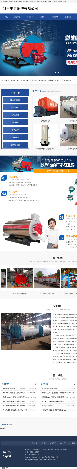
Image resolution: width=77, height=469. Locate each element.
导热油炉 (51, 80)
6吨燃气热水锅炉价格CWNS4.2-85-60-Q (58, 410)
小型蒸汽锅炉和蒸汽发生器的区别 (58, 397)
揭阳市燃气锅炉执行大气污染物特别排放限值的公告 (19, 388)
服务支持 (68, 17)
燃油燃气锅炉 (15, 80)
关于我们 (17, 17)
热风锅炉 (58, 80)
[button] (55, 72)
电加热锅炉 (42, 80)
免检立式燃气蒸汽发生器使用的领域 (19, 410)
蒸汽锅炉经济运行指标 (58, 388)
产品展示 (30, 17)
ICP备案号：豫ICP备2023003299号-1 (44, 460)
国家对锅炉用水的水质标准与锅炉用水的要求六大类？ (19, 401)
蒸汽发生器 (33, 80)
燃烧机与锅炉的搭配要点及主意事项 (58, 393)
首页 (6, 17)
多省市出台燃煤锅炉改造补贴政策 (19, 406)
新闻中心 (43, 17)
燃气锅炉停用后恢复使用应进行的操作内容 (58, 401)
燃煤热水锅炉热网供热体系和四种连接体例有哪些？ (19, 397)
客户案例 (55, 17)
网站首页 (34, 443)
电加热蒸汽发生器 (58, 406)
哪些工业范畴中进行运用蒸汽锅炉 (19, 393)
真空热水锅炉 (66, 80)
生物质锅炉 (25, 80)
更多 (35, 384)
